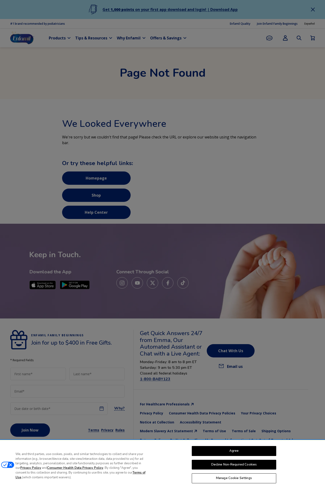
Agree (234, 451)
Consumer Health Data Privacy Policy (75, 468)
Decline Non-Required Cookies (234, 464)
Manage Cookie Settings (234, 478)
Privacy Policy (30, 468)
